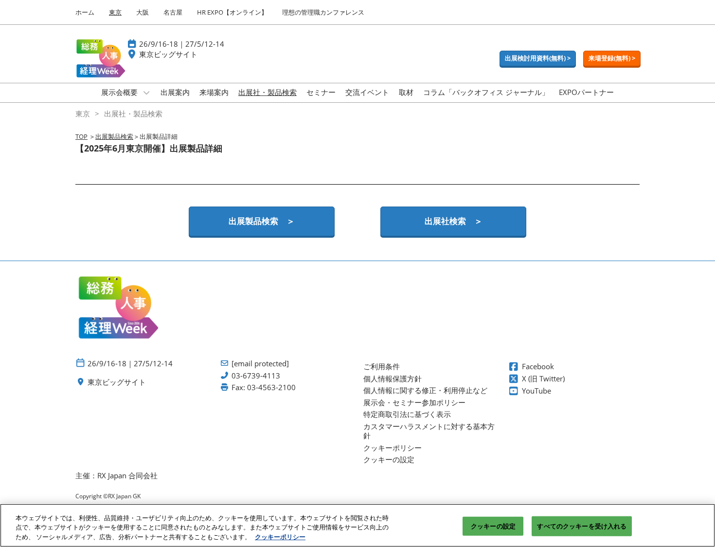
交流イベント (367, 92)
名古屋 (172, 12)
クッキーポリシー (280, 536)
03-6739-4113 (256, 375)
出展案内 (175, 92)
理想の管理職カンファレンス (323, 12)
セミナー (321, 92)
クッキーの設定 (493, 525)
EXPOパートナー (586, 92)
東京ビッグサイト (168, 54)
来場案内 (214, 92)
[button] (538, 58)
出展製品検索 (114, 136)
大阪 (142, 12)
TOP (81, 136)
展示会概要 (120, 92)
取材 (406, 92)
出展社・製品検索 (267, 92)
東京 (115, 12)
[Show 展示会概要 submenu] (146, 92)
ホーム (84, 12)
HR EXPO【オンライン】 (232, 12)
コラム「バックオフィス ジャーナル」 (486, 92)
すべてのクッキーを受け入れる (581, 525)
